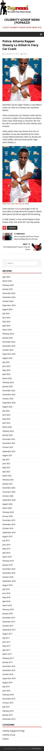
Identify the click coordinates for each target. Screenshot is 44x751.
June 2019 (6, 544)
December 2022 (8, 390)
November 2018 (8, 573)
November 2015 (8, 699)
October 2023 (7, 350)
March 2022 (7, 427)
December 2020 (8, 488)
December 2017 (8, 617)
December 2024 (8, 293)
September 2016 (9, 678)
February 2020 (8, 512)
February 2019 (8, 561)
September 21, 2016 (12, 54)
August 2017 (7, 634)
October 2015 (7, 703)
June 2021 (6, 463)
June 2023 (6, 366)
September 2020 (9, 500)
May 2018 (6, 597)
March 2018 (7, 605)
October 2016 (7, 674)
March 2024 (7, 330)
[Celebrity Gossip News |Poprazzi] (16, 14)
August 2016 (7, 682)
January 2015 (7, 715)
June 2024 (6, 317)
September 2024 (9, 305)
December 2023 (8, 342)
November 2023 (8, 346)
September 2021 (9, 451)
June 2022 (6, 415)
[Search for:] (22, 263)
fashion (12, 228)
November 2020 (8, 492)
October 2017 (7, 626)
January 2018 (7, 613)
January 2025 (7, 289)
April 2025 (6, 277)
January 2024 (7, 338)
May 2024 (6, 321)
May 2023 (6, 370)
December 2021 (8, 439)
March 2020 (7, 508)
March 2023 (7, 378)
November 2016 (8, 670)
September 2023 (9, 354)
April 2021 (6, 471)
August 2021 (7, 455)
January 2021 (7, 484)
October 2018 (7, 577)
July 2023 (6, 362)
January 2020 (7, 516)
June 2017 (6, 642)
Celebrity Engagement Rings (13, 731)
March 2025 (7, 281)
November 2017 (8, 621)
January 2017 (7, 662)
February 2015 (8, 711)
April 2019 (6, 553)
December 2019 (8, 520)
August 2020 (7, 504)
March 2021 (7, 475)
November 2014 (8, 719)
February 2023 (8, 382)
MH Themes (37, 749)
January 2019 (7, 565)
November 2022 (8, 394)
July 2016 (6, 686)
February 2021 (8, 479)
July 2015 (6, 707)
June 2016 (6, 690)
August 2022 (7, 406)
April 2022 (6, 423)
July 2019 (6, 540)
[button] (40, 34)
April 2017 (6, 650)
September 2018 (9, 581)
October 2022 (7, 398)
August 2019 (7, 536)
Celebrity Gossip (8, 735)
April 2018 (6, 601)
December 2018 (8, 569)
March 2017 (7, 654)
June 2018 (6, 593)
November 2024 (8, 297)
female (18, 209)
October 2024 (7, 301)
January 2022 (7, 435)
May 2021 (6, 467)
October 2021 (7, 447)
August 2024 (7, 309)
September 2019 (9, 532)
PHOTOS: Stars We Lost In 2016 (15, 203)
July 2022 (6, 411)
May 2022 (6, 419)
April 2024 (6, 325)
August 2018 (7, 585)
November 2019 (8, 524)
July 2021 (6, 459)
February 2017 (8, 658)
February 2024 (8, 334)
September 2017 (9, 630)
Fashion (5, 739)
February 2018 (8, 609)
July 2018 (6, 589)
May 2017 (6, 646)
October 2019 (7, 528)
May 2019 (6, 548)
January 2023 (7, 386)
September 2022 (9, 402)
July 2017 (6, 638)
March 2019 (7, 557)
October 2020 (7, 496)
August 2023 (7, 358)
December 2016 (8, 666)
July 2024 (6, 313)
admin (25, 54)
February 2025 (8, 285)
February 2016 (8, 694)
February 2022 (8, 431)
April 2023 (6, 374)
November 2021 (8, 443)
